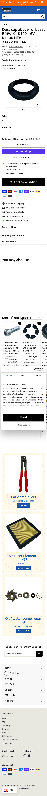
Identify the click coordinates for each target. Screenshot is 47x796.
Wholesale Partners (10, 739)
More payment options (23, 157)
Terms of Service (22, 788)
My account (7, 743)
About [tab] (38, 376)
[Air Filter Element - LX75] (23, 533)
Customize (22, 425)
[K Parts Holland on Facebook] (29, 755)
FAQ (4, 722)
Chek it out (23, 505)
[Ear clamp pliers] (23, 474)
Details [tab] (24, 376)
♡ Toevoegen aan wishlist (11, 297)
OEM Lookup (7, 736)
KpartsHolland (31, 318)
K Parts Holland (16, 46)
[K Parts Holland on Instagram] (25, 755)
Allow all (23, 417)
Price (4, 116)
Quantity (6, 127)
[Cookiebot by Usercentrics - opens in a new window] (33, 369)
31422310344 (30, 52)
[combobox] (23, 16)
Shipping (16, 139)
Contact (6, 729)
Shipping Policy (29, 785)
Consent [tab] (8, 376)
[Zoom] (37, 104)
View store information (14, 173)
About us (6, 732)
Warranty (6, 725)
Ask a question (9, 241)
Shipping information (13, 235)
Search (5, 718)
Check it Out (23, 568)
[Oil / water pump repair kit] (23, 596)
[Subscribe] (39, 654)
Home (4, 24)
